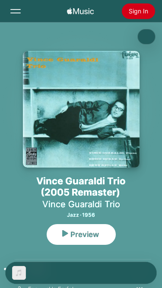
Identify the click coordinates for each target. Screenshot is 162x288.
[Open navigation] (15, 11)
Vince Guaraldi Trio (81, 204)
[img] (80, 11)
